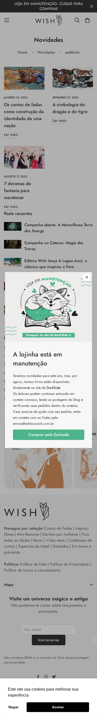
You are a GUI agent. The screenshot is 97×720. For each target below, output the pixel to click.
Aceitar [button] (58, 707)
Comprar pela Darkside (48, 434)
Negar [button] (13, 707)
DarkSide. (54, 387)
